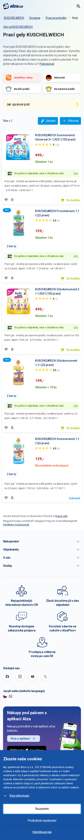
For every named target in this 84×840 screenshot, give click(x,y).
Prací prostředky (56, 18)
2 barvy (11, 246)
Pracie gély (61, 516)
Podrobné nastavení (42, 821)
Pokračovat (47, 63)
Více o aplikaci (20, 738)
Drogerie (34, 18)
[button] (42, 541)
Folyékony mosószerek (16, 524)
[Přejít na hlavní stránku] (13, 6)
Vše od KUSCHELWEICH (18, 26)
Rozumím (42, 809)
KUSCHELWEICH (14, 18)
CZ (10, 696)
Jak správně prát (18, 104)
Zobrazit (74, 498)
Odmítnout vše (42, 832)
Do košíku (73, 200)
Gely (75, 18)
